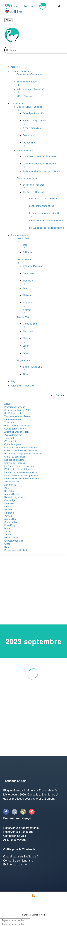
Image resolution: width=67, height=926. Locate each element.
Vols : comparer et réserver (17, 416)
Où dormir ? (10, 441)
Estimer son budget (15, 864)
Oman (7, 543)
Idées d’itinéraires (13, 419)
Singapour (9, 512)
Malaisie (8, 509)
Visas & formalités (13, 434)
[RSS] (33, 895)
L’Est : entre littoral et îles (16, 469)
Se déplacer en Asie (14, 413)
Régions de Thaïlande (15, 462)
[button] (59, 6)
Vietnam (8, 515)
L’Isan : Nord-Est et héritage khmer (21, 475)
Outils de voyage (12, 444)
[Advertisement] (33, 589)
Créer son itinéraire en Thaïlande (20, 450)
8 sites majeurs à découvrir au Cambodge (27, 726)
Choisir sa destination (15, 456)
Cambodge (9, 500)
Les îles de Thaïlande (15, 459)
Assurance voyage (14, 839)
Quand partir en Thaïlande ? (20, 856)
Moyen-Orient (11, 537)
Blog (6, 546)
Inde (6, 487)
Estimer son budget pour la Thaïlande (23, 453)
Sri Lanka (9, 490)
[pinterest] (31, 811)
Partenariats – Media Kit (16, 550)
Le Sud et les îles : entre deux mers (21, 478)
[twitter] (14, 811)
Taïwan (8, 534)
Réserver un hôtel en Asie (17, 410)
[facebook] (6, 811)
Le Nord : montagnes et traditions (20, 472)
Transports (9, 438)
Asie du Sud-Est (12, 494)
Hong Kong (9, 525)
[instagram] (23, 811)
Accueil (7, 403)
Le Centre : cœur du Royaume (19, 466)
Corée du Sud (11, 522)
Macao (7, 528)
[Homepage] (25, 5)
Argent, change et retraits (16, 431)
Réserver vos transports (18, 831)
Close (8, 20)
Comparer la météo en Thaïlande (20, 447)
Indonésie (9, 503)
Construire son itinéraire (18, 860)
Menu (5, 16)
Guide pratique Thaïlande (17, 425)
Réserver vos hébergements (21, 828)
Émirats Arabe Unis (13, 540)
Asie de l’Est (10, 518)
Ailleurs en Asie (11, 481)
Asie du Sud (10, 484)
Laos (6, 506)
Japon (7, 531)
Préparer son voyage (14, 406)
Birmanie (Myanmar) (14, 497)
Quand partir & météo (15, 428)
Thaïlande (9, 422)
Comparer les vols (14, 836)
